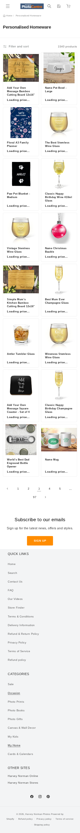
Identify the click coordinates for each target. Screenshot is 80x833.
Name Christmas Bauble (55, 250)
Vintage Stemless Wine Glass (18, 250)
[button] (7, 6)
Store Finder (16, 607)
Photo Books (16, 710)
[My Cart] (68, 6)
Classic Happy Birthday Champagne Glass (58, 408)
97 (34, 497)
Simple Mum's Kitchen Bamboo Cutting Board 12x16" (21, 303)
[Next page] (45, 497)
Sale (11, 684)
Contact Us (15, 581)
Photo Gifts (15, 719)
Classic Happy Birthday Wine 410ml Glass (58, 197)
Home (9, 15)
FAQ (11, 590)
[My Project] (59, 6)
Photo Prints (16, 701)
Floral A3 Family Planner (18, 144)
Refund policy (17, 659)
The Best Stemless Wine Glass (57, 144)
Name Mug (52, 459)
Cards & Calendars (20, 753)
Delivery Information (21, 625)
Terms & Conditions (21, 616)
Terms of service (65, 819)
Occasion (14, 693)
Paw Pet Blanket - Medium (18, 195)
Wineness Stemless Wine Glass (57, 355)
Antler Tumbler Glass (21, 353)
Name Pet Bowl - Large (56, 89)
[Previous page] (7, 488)
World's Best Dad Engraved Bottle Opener (18, 463)
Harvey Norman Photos (37, 814)
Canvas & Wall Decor (22, 727)
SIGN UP (40, 540)
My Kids (13, 736)
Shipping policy (42, 825)
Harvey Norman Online (23, 775)
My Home (14, 745)
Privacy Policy (17, 642)
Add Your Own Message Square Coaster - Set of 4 (18, 408)
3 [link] (39, 488)
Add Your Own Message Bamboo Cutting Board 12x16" (21, 91)
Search (12, 572)
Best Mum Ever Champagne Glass (57, 301)
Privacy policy (44, 819)
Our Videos (15, 598)
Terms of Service (19, 651)
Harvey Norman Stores (23, 782)
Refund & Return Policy (23, 633)
